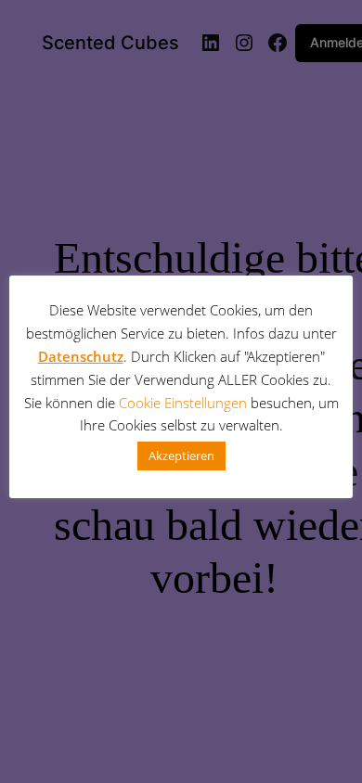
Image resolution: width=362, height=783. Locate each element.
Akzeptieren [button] (181, 455)
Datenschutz (80, 356)
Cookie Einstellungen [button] (183, 402)
